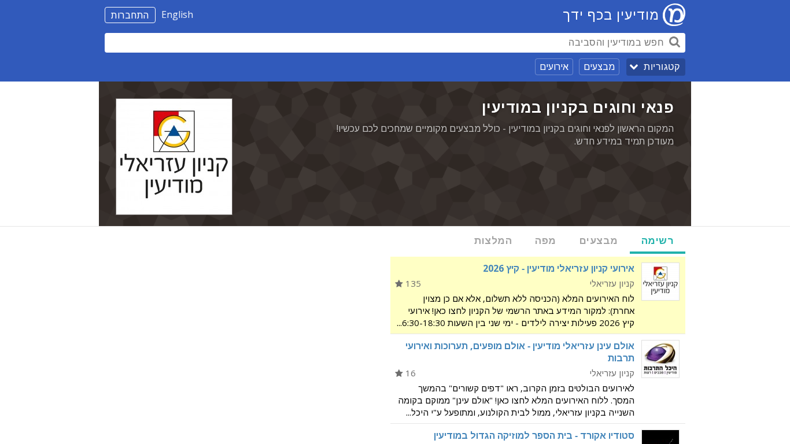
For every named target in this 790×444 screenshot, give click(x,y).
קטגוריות (662, 67)
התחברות (130, 15)
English (177, 14)
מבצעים (599, 66)
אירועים (554, 66)
